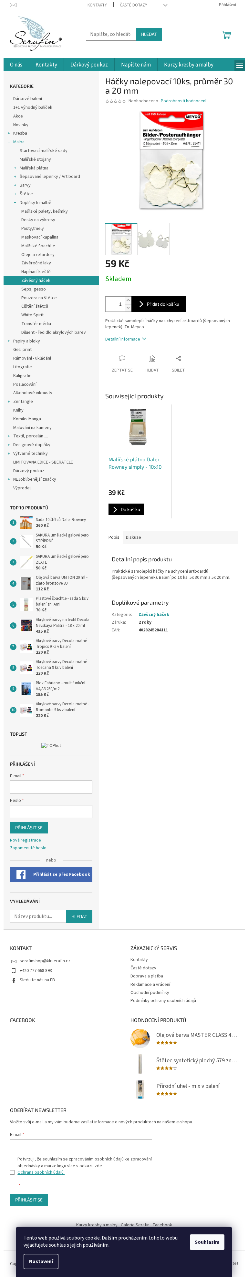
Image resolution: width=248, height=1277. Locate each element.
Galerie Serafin (135, 1225)
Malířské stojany (35, 159)
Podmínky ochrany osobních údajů (163, 1000)
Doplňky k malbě (35, 202)
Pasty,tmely (32, 228)
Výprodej (22, 488)
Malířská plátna (34, 168)
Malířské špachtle (38, 246)
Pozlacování (24, 384)
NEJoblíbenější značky (34, 479)
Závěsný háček (35, 280)
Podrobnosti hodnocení (183, 101)
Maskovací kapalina (39, 237)
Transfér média (36, 324)
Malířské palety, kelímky (44, 211)
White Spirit (32, 315)
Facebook (162, 1225)
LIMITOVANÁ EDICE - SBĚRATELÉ (43, 462)
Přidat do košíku (163, 304)
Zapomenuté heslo (28, 848)
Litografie (22, 367)
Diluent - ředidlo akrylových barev (53, 332)
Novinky (20, 125)
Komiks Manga (27, 419)
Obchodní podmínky (149, 992)
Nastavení (41, 1261)
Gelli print (22, 349)
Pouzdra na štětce (39, 298)
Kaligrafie (22, 376)
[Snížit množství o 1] (128, 308)
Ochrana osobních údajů (41, 1172)
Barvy (25, 185)
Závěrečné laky (36, 263)
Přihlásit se (29, 827)
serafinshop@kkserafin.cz (45, 961)
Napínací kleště (36, 272)
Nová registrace (25, 840)
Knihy (18, 410)
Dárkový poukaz (28, 471)
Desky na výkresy (38, 220)
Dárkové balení (27, 99)
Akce (18, 116)
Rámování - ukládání (32, 358)
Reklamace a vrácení (150, 984)
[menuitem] (16, 65)
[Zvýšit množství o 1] (128, 300)
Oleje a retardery (38, 254)
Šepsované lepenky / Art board (50, 176)
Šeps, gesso (33, 289)
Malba (19, 142)
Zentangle (23, 401)
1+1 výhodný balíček (32, 107)
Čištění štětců (34, 306)
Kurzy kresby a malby (97, 1225)
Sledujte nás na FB (37, 980)
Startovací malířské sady (43, 151)
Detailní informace (122, 339)
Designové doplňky (31, 445)
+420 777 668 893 (36, 970)
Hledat (149, 34)
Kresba (20, 133)
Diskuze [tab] (133, 537)
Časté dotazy (133, 5)
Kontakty (97, 5)
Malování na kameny (32, 427)
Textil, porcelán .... (30, 436)
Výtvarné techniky (30, 453)
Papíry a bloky (26, 341)
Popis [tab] (113, 537)
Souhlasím (207, 1242)
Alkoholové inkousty (32, 393)
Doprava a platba (146, 976)
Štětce (26, 194)
